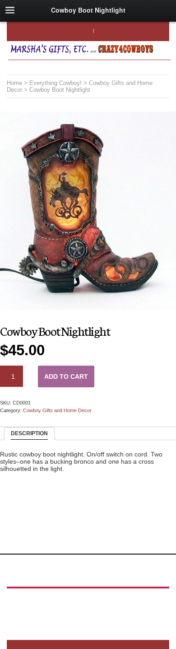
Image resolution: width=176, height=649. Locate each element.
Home (14, 83)
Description (29, 433)
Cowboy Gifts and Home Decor (57, 410)
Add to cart (66, 376)
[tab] (29, 433)
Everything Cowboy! (55, 83)
